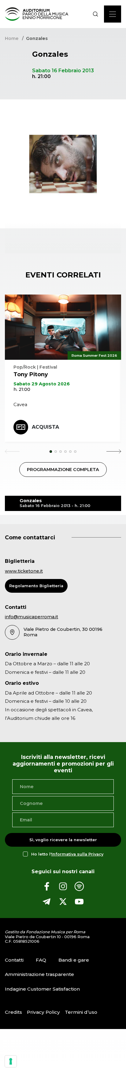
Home (11, 38)
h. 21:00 (21, 389)
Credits (13, 1012)
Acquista (45, 427)
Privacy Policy (43, 1012)
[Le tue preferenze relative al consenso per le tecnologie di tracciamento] (11, 1061)
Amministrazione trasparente (39, 974)
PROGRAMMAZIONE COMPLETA (63, 469)
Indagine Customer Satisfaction (42, 989)
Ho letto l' (67, 854)
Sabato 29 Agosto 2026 (41, 384)
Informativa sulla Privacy (77, 854)
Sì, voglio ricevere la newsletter (63, 840)
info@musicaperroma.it (31, 617)
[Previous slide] (12, 451)
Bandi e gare (73, 960)
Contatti (14, 960)
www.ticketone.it (24, 571)
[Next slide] (113, 451)
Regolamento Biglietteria (36, 586)
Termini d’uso (81, 1012)
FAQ (41, 960)
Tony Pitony (30, 374)
